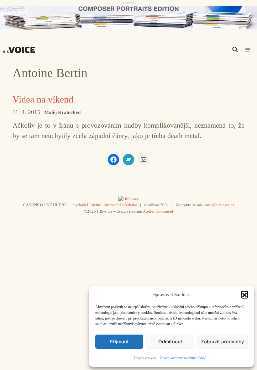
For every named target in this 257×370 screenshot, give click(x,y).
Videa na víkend (43, 99)
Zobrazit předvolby (222, 342)
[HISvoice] (20, 50)
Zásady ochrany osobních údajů (183, 358)
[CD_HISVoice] (128, 17)
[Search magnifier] (235, 49)
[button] (244, 294)
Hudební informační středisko (112, 205)
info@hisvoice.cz (219, 205)
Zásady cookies (145, 358)
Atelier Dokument (158, 211)
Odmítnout (170, 342)
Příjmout (119, 342)
